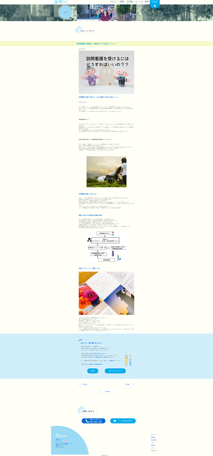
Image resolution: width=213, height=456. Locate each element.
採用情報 (153, 445)
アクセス (153, 448)
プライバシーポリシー (60, 447)
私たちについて (154, 434)
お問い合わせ (153, 450)
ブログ (152, 442)
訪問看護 (153, 437)
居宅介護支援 (153, 440)
